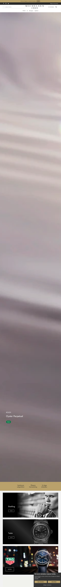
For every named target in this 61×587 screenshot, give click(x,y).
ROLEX (24, 10)
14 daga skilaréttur (44, 486)
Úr (27, 10)
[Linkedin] (8, 3)
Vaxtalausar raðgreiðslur (20, 486)
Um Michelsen (51, 7)
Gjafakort (36, 10)
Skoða (38, 1)
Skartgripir (31, 10)
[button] (11, 511)
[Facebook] (3, 3)
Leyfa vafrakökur (40, 581)
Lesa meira (36, 578)
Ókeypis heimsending (33, 486)
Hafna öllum (53, 581)
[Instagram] (6, 3)
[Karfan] (56, 7)
